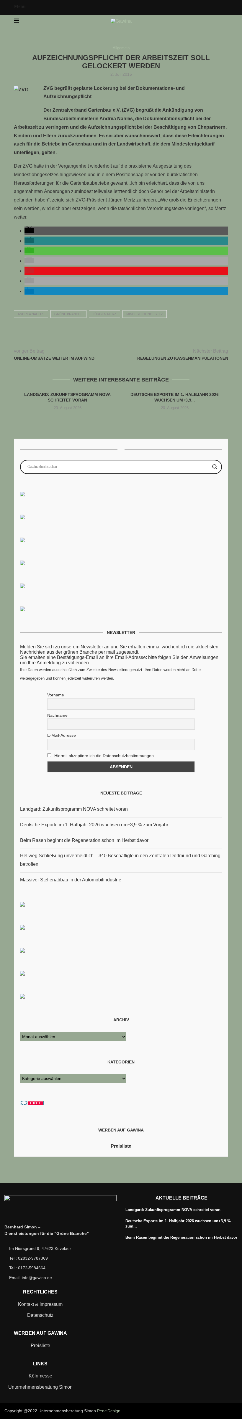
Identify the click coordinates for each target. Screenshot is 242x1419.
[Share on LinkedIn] (127, 337)
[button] (29, 230)
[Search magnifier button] (215, 467)
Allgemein (121, 48)
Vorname (55, 695)
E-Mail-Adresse (61, 735)
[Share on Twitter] (115, 337)
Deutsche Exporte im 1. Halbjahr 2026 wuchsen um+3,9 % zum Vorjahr (94, 824)
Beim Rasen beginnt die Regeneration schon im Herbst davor (84, 840)
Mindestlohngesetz (144, 314)
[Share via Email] (133, 337)
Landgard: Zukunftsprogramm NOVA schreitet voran (74, 809)
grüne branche (68, 314)
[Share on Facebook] (108, 337)
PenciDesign (108, 1410)
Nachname (57, 715)
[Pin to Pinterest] (121, 337)
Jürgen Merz (104, 314)
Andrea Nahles (31, 314)
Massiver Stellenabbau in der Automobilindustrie (70, 879)
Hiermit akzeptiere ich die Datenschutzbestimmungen (103, 755)
